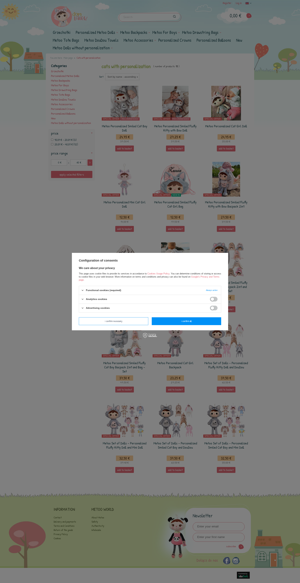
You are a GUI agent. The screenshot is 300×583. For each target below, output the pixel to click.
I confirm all (186, 321)
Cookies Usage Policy (158, 273)
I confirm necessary (113, 321)
